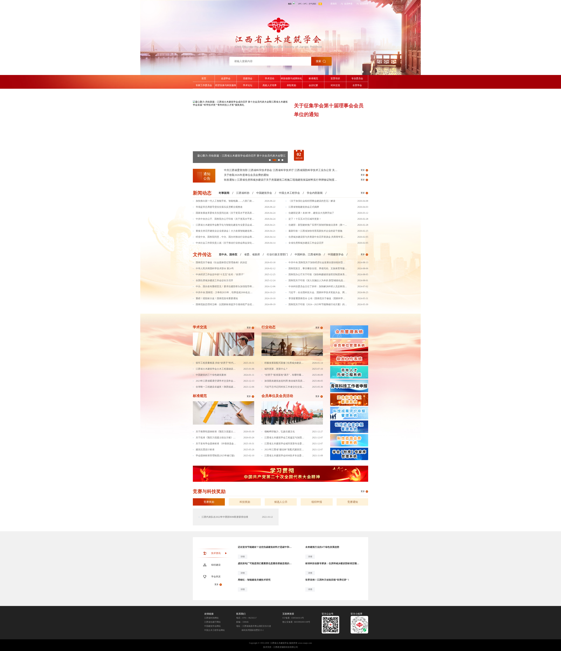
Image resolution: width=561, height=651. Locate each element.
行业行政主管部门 (277, 254)
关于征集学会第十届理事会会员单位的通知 (222, 155)
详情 (243, 557)
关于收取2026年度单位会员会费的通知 (246, 174)
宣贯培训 (335, 78)
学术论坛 (247, 85)
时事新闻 (224, 192)
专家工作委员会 (204, 85)
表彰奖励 (291, 85)
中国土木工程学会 (289, 192)
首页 (203, 78)
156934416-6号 (297, 618)
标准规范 (313, 78)
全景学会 (357, 85)
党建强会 (247, 78)
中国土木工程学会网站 (214, 630)
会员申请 (348, 4)
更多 (363, 170)
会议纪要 (313, 85)
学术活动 (269, 78)
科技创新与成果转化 (291, 78)
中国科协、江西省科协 (308, 254)
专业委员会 (357, 78)
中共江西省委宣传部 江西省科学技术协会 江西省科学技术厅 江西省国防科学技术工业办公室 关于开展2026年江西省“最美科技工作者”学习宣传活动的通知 (313, 170)
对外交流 (335, 85)
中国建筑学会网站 (212, 626)
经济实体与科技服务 (225, 85)
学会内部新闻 (315, 192)
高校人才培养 (270, 85)
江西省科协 (242, 192)
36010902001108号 (302, 622)
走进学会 (225, 78)
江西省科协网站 (211, 618)
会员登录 (364, 4)
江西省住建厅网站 (212, 622)
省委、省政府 (252, 254)
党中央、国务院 (228, 254)
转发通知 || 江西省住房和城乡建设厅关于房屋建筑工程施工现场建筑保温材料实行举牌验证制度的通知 (283, 179)
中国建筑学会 (264, 192)
